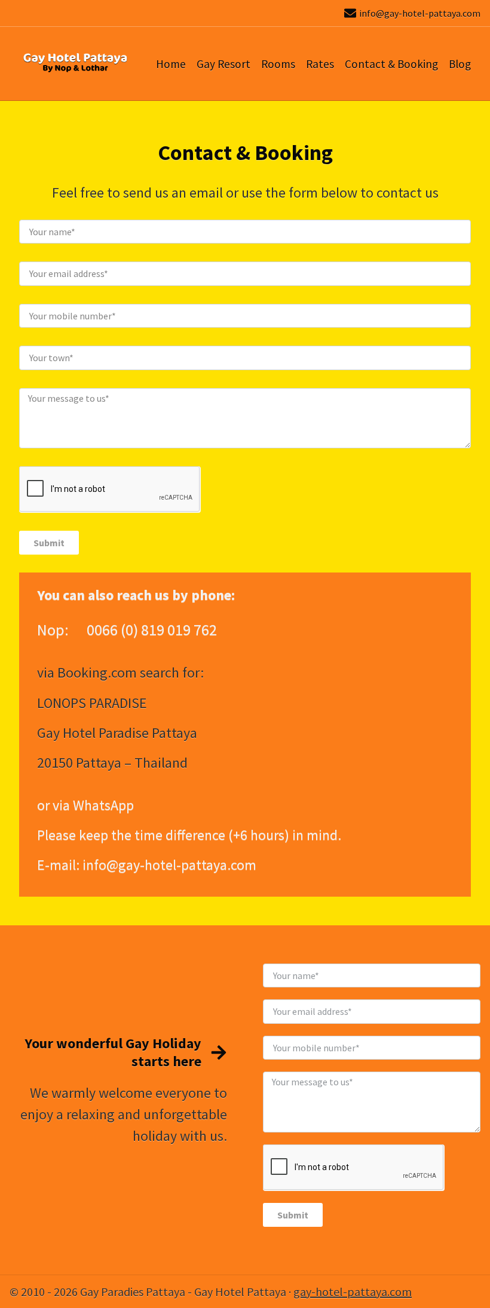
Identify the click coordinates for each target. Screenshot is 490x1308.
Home (171, 64)
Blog (460, 64)
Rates (320, 64)
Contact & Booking (391, 64)
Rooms (278, 64)
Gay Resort (223, 64)
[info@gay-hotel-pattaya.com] (350, 13)
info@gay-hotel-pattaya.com (419, 13)
